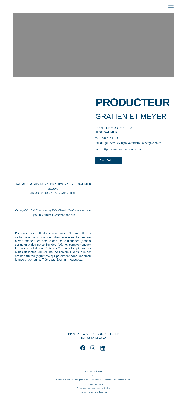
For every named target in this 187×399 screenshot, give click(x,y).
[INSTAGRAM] (93, 348)
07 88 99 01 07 (96, 338)
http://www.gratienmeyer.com (122, 149)
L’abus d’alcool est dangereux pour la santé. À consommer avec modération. (93, 380)
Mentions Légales (93, 371)
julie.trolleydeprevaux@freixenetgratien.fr (133, 143)
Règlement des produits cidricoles (93, 388)
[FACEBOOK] (83, 348)
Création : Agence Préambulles (94, 392)
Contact (93, 375)
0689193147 (110, 138)
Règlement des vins (93, 384)
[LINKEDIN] (103, 348)
